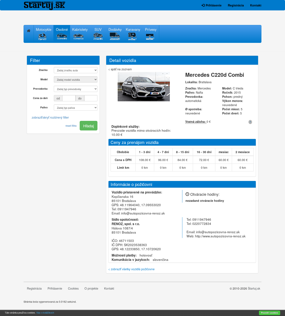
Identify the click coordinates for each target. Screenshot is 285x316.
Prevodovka (40, 88)
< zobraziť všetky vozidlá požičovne (131, 269)
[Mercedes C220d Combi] (143, 87)
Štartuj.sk (254, 288)
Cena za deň (40, 98)
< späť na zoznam (120, 69)
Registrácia (236, 5)
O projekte (91, 288)
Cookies (73, 288)
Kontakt (255, 5)
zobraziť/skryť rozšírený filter (50, 117)
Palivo (44, 107)
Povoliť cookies (269, 312)
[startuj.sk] (48, 5)
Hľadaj (88, 125)
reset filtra (71, 125)
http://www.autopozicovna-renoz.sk (220, 236)
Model (44, 79)
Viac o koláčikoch (45, 312)
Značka (43, 70)
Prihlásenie (214, 5)
